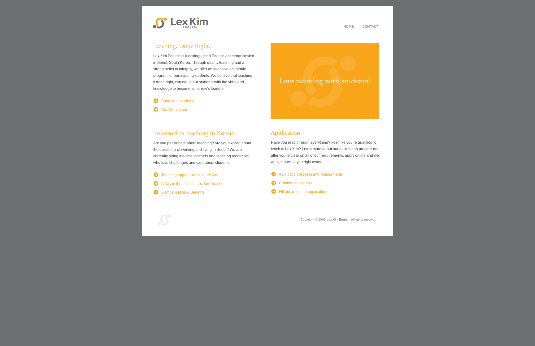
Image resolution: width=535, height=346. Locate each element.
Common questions (295, 183)
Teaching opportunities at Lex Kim (189, 175)
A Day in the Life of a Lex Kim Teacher (193, 184)
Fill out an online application (302, 192)
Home (349, 27)
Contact (370, 27)
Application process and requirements (311, 174)
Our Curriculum (174, 109)
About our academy (177, 101)
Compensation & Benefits (182, 192)
